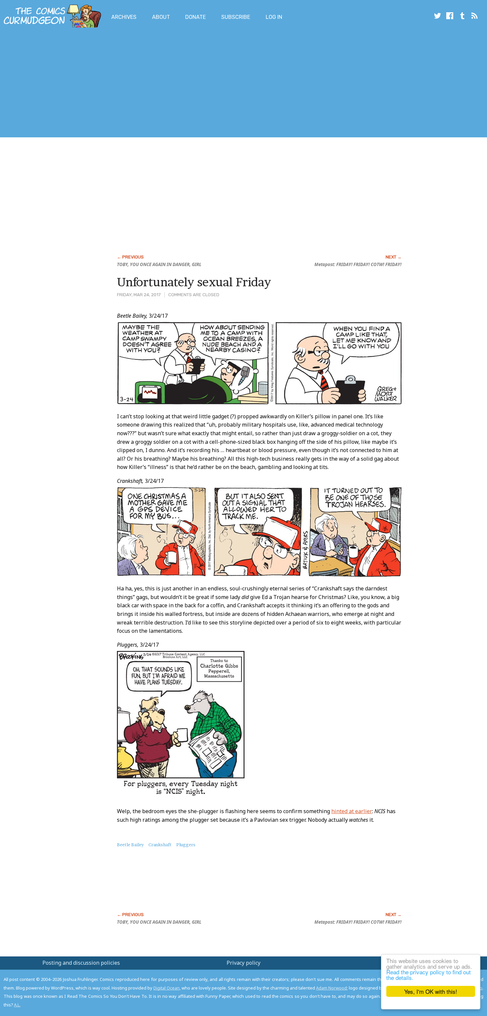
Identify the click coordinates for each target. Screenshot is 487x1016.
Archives (123, 17)
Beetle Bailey (130, 844)
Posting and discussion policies (81, 962)
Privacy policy (243, 962)
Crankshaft (160, 844)
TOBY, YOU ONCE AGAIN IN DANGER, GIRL (159, 264)
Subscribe (235, 17)
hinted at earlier (351, 811)
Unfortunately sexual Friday (194, 282)
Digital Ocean (166, 988)
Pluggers (185, 844)
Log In (274, 17)
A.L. (17, 1005)
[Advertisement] (120, 83)
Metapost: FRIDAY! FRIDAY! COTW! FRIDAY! (358, 264)
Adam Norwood (331, 988)
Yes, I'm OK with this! (430, 991)
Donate (195, 17)
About (161, 17)
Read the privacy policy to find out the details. (428, 975)
